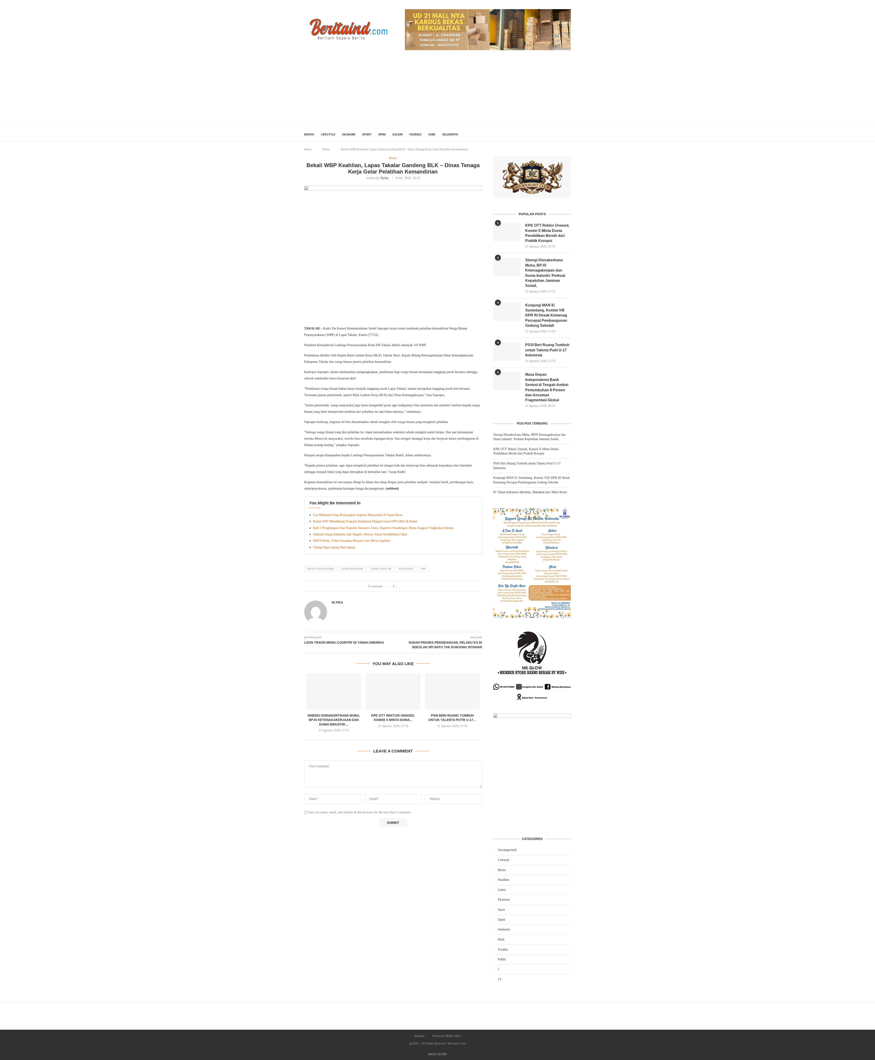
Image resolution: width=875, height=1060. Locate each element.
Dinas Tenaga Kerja (320, 568)
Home (307, 149)
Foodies (415, 134)
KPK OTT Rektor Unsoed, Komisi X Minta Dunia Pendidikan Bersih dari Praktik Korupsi (547, 233)
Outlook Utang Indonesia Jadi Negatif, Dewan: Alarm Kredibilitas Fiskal (360, 534)
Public (502, 959)
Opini (382, 134)
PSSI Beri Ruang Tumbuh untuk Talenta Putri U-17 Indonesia (547, 350)
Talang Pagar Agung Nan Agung (334, 547)
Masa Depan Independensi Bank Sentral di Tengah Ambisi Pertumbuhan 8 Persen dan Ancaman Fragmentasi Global (546, 387)
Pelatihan (406, 568)
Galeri (397, 134)
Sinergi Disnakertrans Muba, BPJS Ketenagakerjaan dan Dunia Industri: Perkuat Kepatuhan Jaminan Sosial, (545, 273)
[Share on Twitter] (406, 586)
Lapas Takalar (381, 568)
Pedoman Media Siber (446, 1036)
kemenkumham (352, 568)
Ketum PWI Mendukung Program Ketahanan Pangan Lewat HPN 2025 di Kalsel (365, 521)
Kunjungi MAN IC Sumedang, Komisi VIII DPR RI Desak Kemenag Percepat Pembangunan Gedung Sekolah (546, 315)
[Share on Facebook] (401, 586)
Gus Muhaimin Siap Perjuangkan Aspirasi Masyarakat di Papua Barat (357, 515)
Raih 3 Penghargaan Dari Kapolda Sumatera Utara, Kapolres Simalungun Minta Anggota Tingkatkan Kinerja (383, 528)
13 (499, 979)
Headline (503, 879)
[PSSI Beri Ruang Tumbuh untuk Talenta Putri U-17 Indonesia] (452, 691)
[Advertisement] (437, 93)
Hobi (431, 134)
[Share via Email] (415, 586)
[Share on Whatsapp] (410, 586)
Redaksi (419, 1036)
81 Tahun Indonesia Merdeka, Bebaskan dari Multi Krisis (530, 492)
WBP (423, 568)
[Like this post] (396, 586)
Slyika (384, 178)
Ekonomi (348, 134)
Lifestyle (328, 134)
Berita (309, 134)
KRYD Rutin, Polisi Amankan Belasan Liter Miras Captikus (351, 540)
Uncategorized (507, 850)
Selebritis (450, 134)
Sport (366, 134)
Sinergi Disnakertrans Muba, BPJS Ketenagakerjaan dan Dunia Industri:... (333, 720)
